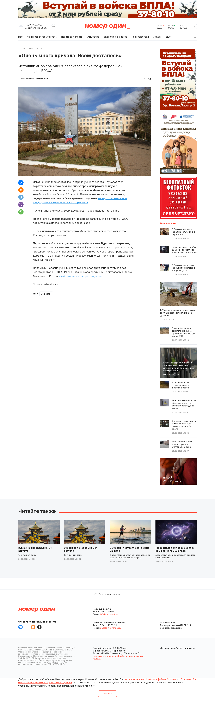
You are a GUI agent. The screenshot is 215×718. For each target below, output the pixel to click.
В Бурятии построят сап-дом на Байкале (129, 549)
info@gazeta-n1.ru (109, 614)
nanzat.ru (190, 648)
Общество (93, 36)
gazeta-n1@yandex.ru (110, 628)
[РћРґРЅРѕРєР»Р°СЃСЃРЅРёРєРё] (21, 190)
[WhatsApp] (21, 211)
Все (20, 36)
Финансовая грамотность (42, 36)
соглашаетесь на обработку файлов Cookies (150, 679)
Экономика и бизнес (115, 36)
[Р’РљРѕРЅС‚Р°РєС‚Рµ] (21, 182)
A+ (149, 79)
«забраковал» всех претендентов (80, 276)
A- (145, 78)
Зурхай (157, 36)
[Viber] (21, 204)
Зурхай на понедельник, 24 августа (35, 549)
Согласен (107, 693)
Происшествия (140, 36)
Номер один (107, 26)
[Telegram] (21, 197)
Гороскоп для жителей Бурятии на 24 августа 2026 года (174, 549)
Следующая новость (109, 594)
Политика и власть (71, 36)
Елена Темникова (37, 78)
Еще (168, 36)
